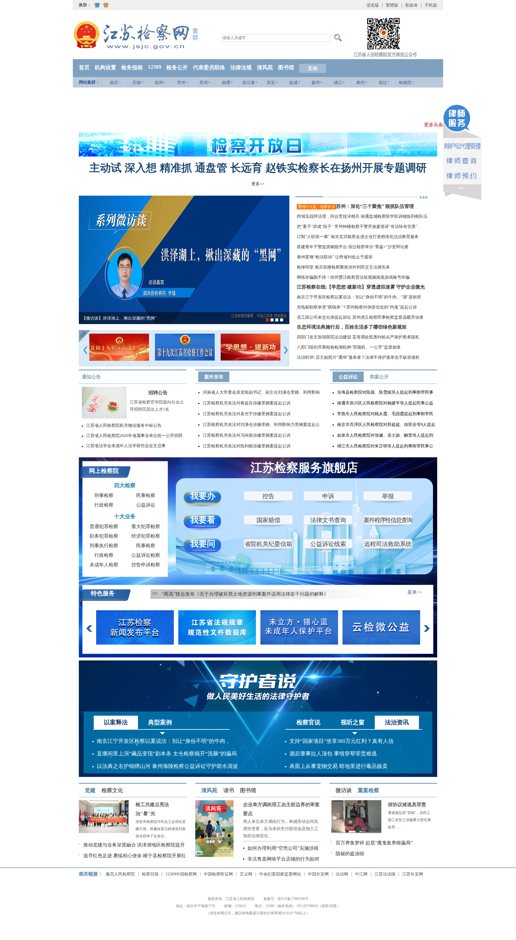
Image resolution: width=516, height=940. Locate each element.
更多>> (258, 184)
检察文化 (112, 790)
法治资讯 (397, 722)
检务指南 (132, 67)
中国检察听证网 (218, 874)
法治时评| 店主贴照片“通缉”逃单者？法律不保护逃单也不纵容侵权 (358, 357)
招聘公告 (158, 392)
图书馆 (286, 67)
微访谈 (344, 790)
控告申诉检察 (145, 564)
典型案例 (160, 722)
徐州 (159, 82)
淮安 (271, 82)
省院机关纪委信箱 (268, 544)
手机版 (431, 5)
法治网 (342, 874)
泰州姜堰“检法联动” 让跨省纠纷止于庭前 (335, 257)
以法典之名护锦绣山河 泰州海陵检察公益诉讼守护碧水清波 (167, 766)
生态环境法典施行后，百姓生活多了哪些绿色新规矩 (352, 326)
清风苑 (265, 67)
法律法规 (241, 67)
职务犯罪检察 (104, 536)
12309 (154, 67)
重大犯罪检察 (145, 526)
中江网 (361, 874)
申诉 (328, 496)
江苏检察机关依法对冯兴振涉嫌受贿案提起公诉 (247, 435)
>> (155, 593)
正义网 (246, 874)
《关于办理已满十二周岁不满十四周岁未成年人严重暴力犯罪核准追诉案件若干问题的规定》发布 (264, 593)
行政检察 (103, 504)
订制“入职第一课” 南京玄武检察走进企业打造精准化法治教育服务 (358, 236)
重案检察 (368, 790)
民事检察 (145, 495)
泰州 (360, 82)
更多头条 (433, 124)
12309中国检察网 (181, 874)
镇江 (338, 82)
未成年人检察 (104, 564)
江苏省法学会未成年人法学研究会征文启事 (126, 446)
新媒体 (411, 5)
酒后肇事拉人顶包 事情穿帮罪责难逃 (333, 754)
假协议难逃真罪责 (407, 804)
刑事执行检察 (104, 545)
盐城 (293, 82)
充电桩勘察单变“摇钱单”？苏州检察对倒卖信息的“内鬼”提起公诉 (357, 307)
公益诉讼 (348, 376)
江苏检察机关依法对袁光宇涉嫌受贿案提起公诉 (247, 414)
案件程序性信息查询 (388, 520)
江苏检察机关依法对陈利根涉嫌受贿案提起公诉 (247, 446)
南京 (114, 82)
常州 (181, 82)
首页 (84, 67)
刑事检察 (103, 495)
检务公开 (177, 67)
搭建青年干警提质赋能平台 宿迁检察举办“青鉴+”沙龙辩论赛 (352, 247)
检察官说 (308, 722)
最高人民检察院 (120, 874)
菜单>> (414, 592)
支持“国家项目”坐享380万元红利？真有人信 (341, 741)
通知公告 (91, 376)
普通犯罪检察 (104, 526)
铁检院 (405, 82)
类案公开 (379, 376)
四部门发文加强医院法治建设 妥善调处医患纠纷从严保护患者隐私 (358, 337)
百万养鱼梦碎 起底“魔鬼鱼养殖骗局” (374, 842)
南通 (226, 82)
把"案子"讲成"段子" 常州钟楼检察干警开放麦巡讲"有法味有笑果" (357, 226)
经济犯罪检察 (145, 536)
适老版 (372, 5)
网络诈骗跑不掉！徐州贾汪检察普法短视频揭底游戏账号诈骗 (353, 277)
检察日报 (150, 874)
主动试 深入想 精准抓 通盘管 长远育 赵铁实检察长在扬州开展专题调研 (258, 168)
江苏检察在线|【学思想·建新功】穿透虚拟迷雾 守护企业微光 (361, 286)
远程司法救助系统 (388, 544)
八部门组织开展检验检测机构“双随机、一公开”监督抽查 (349, 347)
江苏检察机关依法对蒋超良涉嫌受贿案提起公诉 (247, 403)
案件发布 (213, 376)
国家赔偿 (268, 520)
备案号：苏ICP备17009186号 (285, 899)
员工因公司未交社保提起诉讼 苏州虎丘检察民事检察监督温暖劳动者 (360, 317)
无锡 (136, 82)
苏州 (203, 82)
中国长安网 (318, 874)
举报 (388, 496)
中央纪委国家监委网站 (280, 874)
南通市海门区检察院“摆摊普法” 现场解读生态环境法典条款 (136, 318)
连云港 (248, 82)
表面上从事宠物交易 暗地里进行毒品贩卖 (338, 766)
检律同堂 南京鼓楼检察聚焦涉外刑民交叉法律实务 (343, 267)
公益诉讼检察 (145, 555)
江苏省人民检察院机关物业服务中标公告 (124, 425)
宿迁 (383, 82)
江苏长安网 (412, 874)
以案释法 (116, 722)
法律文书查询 (328, 520)
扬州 (315, 82)
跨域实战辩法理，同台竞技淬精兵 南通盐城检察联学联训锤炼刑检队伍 (362, 216)
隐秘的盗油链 (350, 853)
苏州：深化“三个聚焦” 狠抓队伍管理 (375, 206)
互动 (312, 68)
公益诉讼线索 (328, 544)
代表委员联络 (209, 67)
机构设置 (105, 67)
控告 (268, 496)
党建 (90, 790)
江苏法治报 (384, 874)
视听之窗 (353, 722)
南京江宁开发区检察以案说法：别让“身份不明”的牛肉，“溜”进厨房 (359, 297)
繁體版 (392, 5)
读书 (228, 790)
